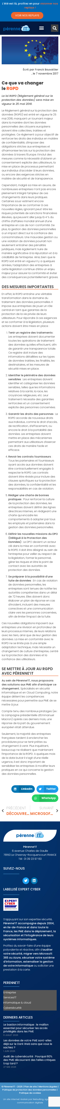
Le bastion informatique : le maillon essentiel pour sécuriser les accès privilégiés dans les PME (25, 1028)
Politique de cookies (30, 1093)
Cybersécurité (12, 1008)
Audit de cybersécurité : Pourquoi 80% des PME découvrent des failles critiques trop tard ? (29, 1060)
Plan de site (30, 1086)
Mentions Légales (48, 1086)
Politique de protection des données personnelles (29, 1089)
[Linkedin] (34, 880)
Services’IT (9, 997)
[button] (41, 28)
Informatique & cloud (17, 1003)
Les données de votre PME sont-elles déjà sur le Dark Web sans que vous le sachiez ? (27, 1044)
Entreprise (9, 992)
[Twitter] (25, 880)
